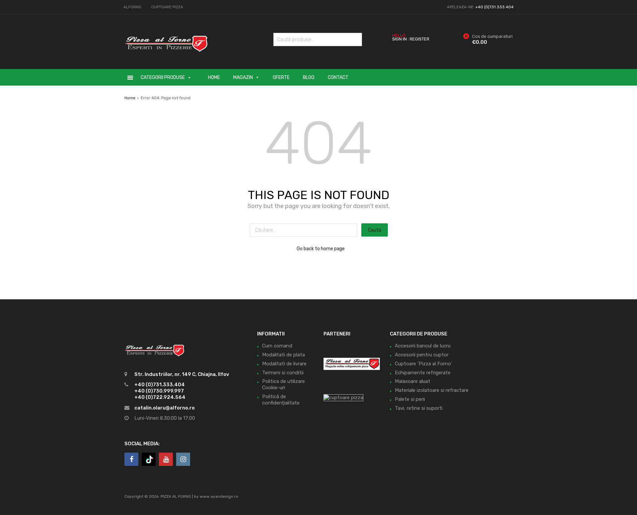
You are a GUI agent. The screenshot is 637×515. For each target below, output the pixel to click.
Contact (338, 77)
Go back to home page (321, 248)
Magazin (243, 77)
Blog (309, 77)
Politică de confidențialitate (281, 400)
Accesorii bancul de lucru (423, 346)
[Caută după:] (305, 230)
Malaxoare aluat (412, 381)
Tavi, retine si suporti (419, 408)
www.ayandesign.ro (219, 496)
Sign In (399, 39)
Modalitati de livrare (284, 364)
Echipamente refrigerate (423, 373)
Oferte (281, 77)
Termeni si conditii (283, 373)
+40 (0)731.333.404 (494, 7)
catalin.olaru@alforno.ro (164, 408)
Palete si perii (410, 399)
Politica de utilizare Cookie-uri (283, 384)
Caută (355, 40)
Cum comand (277, 346)
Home (214, 77)
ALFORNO (132, 7)
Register (419, 39)
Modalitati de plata (283, 355)
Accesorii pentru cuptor (422, 355)
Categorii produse (163, 77)
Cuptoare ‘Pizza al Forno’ (423, 364)
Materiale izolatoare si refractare (431, 390)
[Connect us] (131, 459)
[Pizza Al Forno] (165, 55)
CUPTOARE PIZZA (167, 7)
